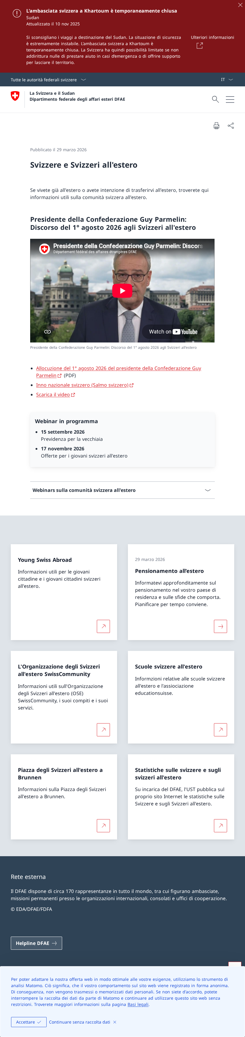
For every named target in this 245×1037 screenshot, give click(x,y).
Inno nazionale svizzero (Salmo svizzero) (82, 385)
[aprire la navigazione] (230, 99)
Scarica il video (53, 394)
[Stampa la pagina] (216, 125)
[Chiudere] (240, 5)
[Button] (198, 45)
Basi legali (138, 1004)
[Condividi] (230, 125)
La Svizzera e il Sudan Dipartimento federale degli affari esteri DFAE (77, 96)
